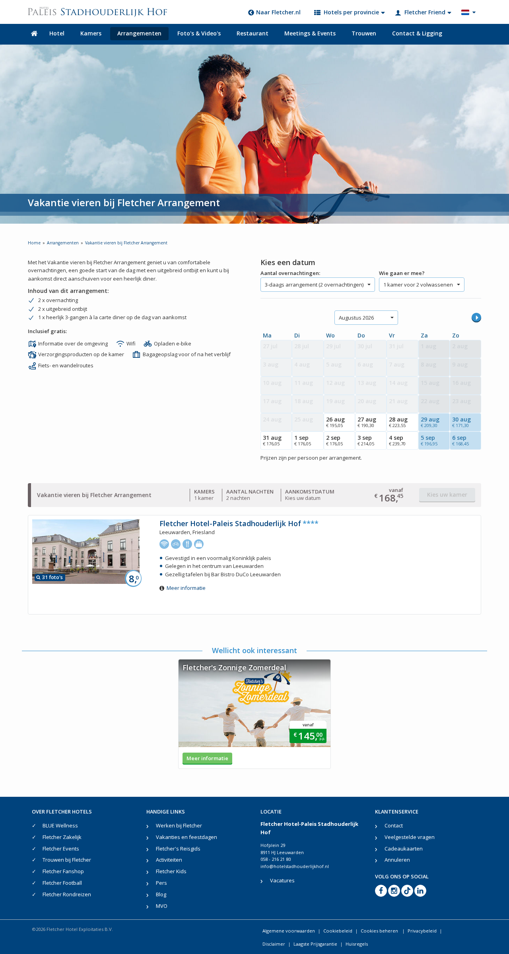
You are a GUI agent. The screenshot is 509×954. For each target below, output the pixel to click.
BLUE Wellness (60, 825)
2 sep (334, 440)
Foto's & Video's (199, 33)
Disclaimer (273, 944)
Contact (394, 825)
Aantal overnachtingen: (290, 273)
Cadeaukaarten (404, 848)
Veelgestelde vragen (410, 837)
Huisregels (357, 944)
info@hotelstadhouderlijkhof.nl (294, 866)
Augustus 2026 (356, 317)
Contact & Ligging (417, 33)
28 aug (398, 422)
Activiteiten (169, 859)
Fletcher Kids (171, 871)
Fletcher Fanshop (63, 871)
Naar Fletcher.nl (278, 12)
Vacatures (282, 880)
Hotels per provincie (351, 12)
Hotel (56, 33)
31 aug (272, 440)
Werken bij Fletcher (179, 825)
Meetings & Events (310, 33)
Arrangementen (139, 33)
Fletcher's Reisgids (178, 848)
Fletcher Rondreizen (67, 894)
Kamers (90, 33)
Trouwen (364, 33)
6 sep (460, 440)
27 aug (366, 422)
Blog (161, 894)
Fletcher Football (62, 882)
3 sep (365, 440)
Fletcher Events (61, 848)
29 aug (430, 422)
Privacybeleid (422, 931)
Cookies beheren (380, 931)
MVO (161, 905)
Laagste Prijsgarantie (315, 944)
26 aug (335, 422)
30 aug (461, 422)
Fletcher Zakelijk (62, 837)
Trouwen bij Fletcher (67, 859)
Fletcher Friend (425, 12)
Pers (161, 882)
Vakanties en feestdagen (186, 837)
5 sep (429, 440)
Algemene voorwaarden (288, 931)
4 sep (397, 440)
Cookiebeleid (337, 931)
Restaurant (252, 33)
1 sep (302, 440)
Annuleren (397, 859)
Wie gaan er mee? (402, 273)
